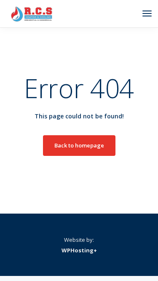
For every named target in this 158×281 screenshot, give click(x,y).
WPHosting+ (79, 250)
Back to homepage (79, 145)
